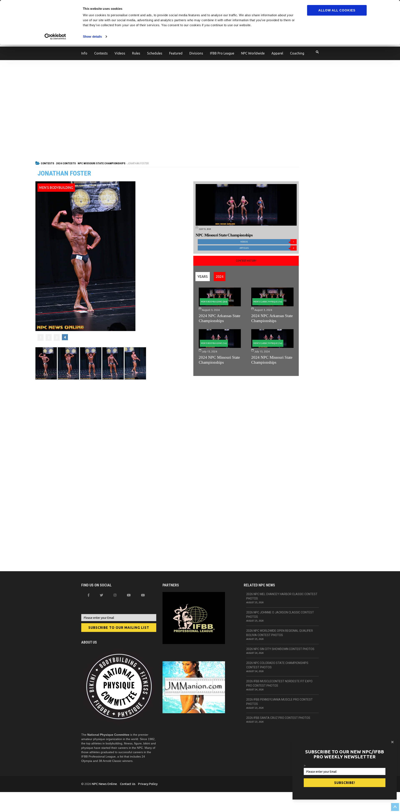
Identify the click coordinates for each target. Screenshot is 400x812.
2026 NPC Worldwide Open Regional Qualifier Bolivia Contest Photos (279, 633)
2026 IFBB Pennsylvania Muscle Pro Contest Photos (279, 702)
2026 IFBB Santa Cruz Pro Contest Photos (278, 717)
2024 (219, 276)
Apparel (277, 53)
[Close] (392, 742)
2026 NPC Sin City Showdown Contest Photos (280, 649)
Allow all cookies (336, 10)
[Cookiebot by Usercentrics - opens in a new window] (55, 36)
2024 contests (66, 163)
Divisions (196, 53)
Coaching (297, 53)
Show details (92, 36)
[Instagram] (115, 595)
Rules (136, 53)
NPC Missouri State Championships (101, 163)
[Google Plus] (129, 595)
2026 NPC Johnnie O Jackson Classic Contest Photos (280, 614)
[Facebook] (88, 595)
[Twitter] (101, 595)
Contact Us (127, 784)
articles (267, 248)
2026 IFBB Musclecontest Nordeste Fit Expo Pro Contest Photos (279, 683)
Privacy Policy (148, 784)
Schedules (154, 53)
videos (267, 241)
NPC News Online (104, 784)
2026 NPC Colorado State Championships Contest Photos (277, 665)
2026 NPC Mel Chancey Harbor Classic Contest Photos (282, 596)
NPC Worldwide (253, 53)
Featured (175, 53)
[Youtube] (143, 595)
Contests (101, 53)
